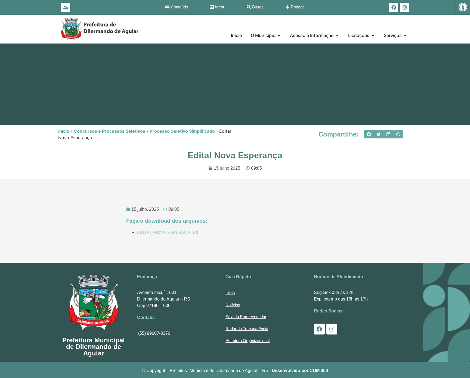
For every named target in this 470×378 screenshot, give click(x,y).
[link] (463, 7)
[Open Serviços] (405, 35)
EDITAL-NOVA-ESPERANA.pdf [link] (168, 232)
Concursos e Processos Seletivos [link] (109, 131)
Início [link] (63, 131)
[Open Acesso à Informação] (337, 35)
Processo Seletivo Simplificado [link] (182, 131)
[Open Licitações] (373, 35)
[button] (369, 134)
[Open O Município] (279, 35)
